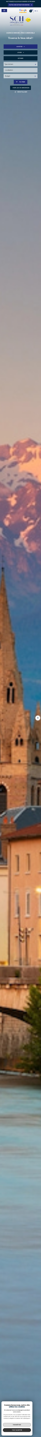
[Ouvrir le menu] (4, 10)
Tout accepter (17, 1430)
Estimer (20, 58)
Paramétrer (17, 1425)
